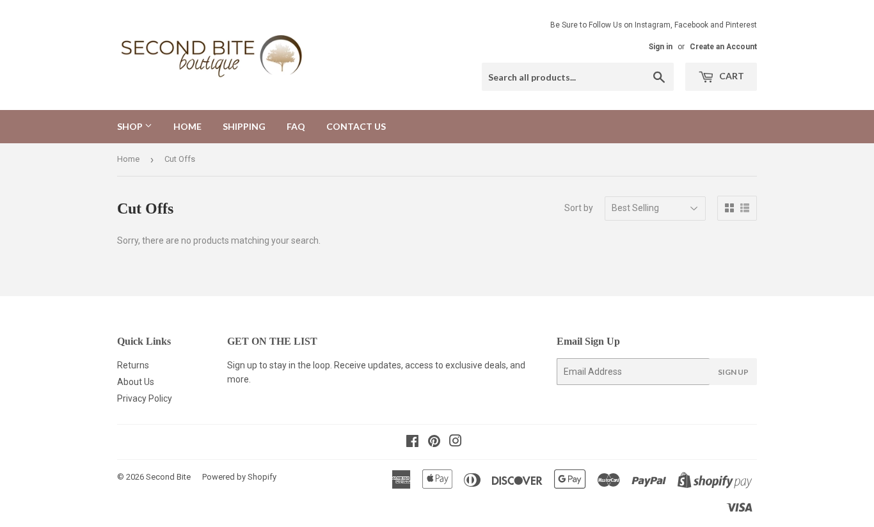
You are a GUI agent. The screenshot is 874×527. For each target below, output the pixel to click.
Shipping (244, 126)
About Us (135, 382)
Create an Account (723, 46)
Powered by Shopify (239, 477)
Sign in (660, 46)
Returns (133, 365)
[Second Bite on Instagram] (455, 442)
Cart (730, 75)
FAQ (296, 126)
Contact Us (356, 126)
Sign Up (733, 372)
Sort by (578, 208)
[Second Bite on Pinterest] (434, 442)
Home (187, 126)
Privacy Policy (144, 398)
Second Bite (168, 477)
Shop (131, 126)
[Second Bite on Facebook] (412, 442)
